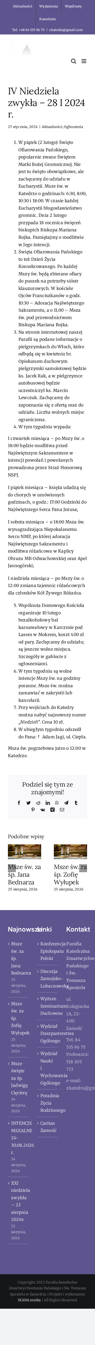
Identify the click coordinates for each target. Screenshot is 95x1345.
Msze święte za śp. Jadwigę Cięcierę (18, 1078)
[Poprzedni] (12, 868)
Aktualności (52, 127)
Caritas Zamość (47, 1127)
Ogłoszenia (73, 127)
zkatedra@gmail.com (66, 30)
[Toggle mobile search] (73, 61)
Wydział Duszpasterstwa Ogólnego (47, 1033)
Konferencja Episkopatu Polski (47, 951)
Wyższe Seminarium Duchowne (47, 1006)
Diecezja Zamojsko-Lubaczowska (47, 979)
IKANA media (29, 1300)
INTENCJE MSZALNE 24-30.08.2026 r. (18, 1138)
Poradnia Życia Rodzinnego (47, 1103)
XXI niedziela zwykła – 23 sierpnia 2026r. (18, 1201)
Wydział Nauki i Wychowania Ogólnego (47, 1068)
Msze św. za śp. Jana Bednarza (24, 874)
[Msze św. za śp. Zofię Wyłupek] (70, 851)
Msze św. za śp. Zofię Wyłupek (70, 874)
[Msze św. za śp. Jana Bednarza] (24, 851)
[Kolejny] (83, 868)
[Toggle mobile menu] (84, 61)
